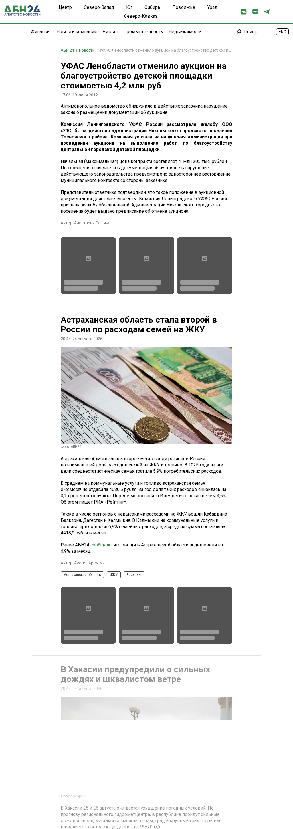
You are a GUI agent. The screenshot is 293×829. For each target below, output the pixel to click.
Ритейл (110, 31)
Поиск (250, 31)
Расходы (134, 575)
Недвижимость (185, 31)
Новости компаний (76, 31)
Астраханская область (82, 575)
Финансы (41, 31)
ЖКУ (114, 575)
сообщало (101, 545)
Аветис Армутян (89, 563)
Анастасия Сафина (92, 223)
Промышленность (143, 31)
